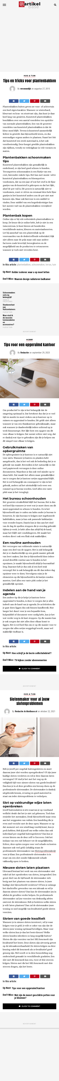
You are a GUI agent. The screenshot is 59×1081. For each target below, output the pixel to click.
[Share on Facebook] (14, 101)
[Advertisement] (29, 40)
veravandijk (25, 88)
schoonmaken (38, 265)
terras (48, 265)
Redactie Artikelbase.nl (26, 711)
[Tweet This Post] (24, 101)
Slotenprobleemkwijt (45, 850)
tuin (54, 265)
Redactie (24, 352)
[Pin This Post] (35, 101)
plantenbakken (24, 265)
